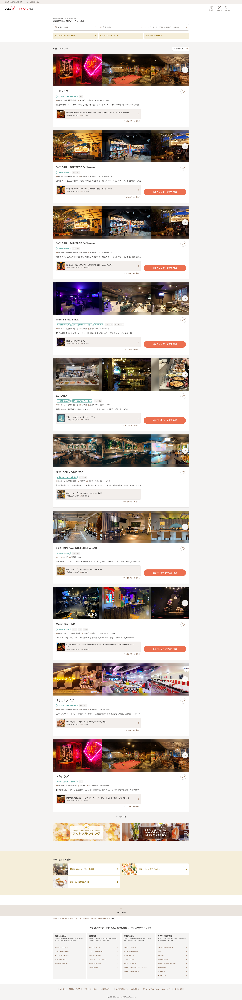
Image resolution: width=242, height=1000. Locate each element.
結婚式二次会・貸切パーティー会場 (96, 918)
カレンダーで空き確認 (167, 192)
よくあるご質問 (177, 989)
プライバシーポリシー (91, 989)
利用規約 (71, 989)
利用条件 (79, 989)
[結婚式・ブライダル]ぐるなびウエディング (67, 918)
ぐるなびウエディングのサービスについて (155, 989)
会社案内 (62, 989)
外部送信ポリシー (107, 989)
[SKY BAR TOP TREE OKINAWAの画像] (121, 146)
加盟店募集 (135, 989)
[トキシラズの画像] (121, 70)
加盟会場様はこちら (122, 989)
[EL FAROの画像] (121, 374)
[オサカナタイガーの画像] (121, 679)
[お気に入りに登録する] (183, 91)
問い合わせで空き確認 (167, 420)
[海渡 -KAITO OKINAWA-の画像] (121, 450)
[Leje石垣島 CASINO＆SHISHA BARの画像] (121, 527)
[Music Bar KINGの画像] (121, 603)
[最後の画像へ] (185, 70)
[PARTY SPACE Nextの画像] (121, 298)
